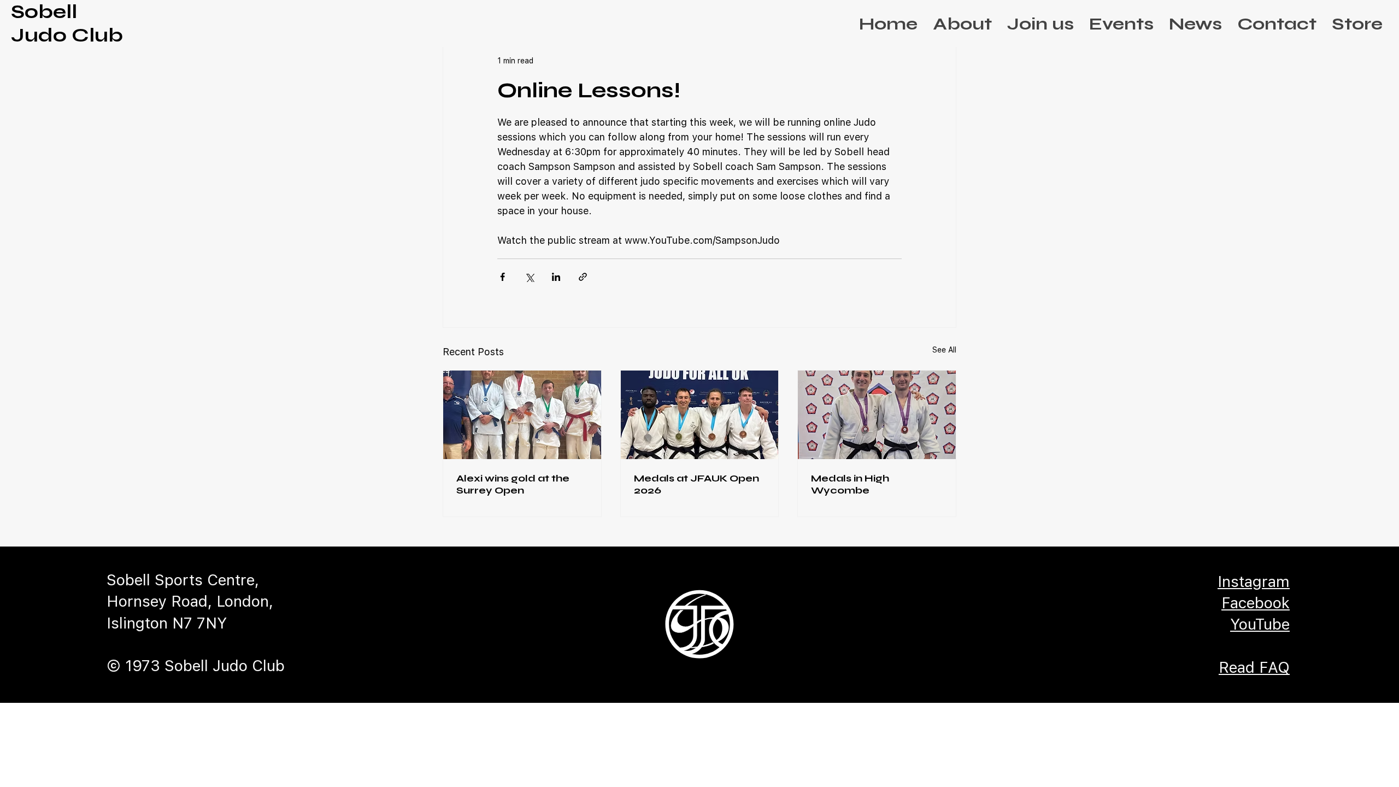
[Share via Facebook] (502, 277)
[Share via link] (583, 277)
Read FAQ (1254, 667)
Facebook (1255, 603)
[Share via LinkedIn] (556, 277)
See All (944, 349)
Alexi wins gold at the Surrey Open (512, 484)
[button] (962, 24)
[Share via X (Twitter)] (529, 277)
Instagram (1254, 581)
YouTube (1260, 624)
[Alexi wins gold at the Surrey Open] (522, 415)
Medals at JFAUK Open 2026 (696, 484)
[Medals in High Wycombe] (877, 415)
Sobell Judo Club (67, 23)
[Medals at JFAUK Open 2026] (700, 415)
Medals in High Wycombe (850, 484)
